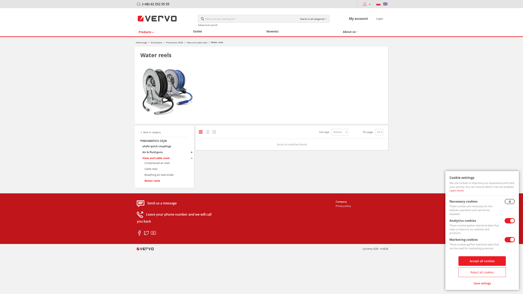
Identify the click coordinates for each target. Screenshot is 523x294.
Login (379, 18)
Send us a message (162, 203)
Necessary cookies (463, 201)
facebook (139, 233)
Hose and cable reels (197, 42)
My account (358, 18)
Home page (141, 42)
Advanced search (208, 25)
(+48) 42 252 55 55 (155, 4)
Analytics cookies (462, 220)
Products (145, 32)
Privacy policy (343, 206)
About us (349, 32)
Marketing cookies (463, 239)
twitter (146, 233)
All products (156, 42)
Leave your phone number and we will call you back (174, 218)
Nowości (272, 31)
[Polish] (378, 4)
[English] (385, 4)
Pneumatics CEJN (174, 42)
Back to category (152, 132)
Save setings (482, 283)
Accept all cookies (482, 261)
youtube (153, 233)
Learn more (456, 190)
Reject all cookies (482, 272)
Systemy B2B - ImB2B (375, 249)
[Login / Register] (366, 4)
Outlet (197, 31)
